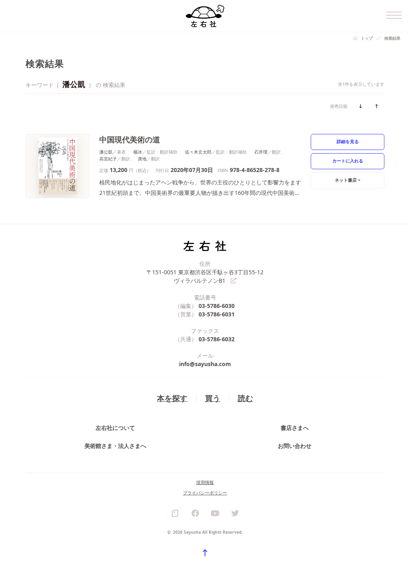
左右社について (115, 427)
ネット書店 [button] (346, 180)
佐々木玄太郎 (198, 152)
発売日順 (339, 106)
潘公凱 (106, 152)
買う (212, 398)
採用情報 (205, 482)
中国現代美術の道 (129, 139)
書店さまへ (295, 427)
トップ (367, 38)
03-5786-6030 (217, 306)
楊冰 (137, 152)
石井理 (260, 152)
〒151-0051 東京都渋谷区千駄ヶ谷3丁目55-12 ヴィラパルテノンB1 (205, 276)
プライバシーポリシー (205, 493)
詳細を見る (348, 141)
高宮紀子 (108, 159)
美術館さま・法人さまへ (115, 446)
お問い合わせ (295, 446)
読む (245, 398)
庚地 (142, 159)
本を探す (172, 398)
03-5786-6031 (217, 314)
